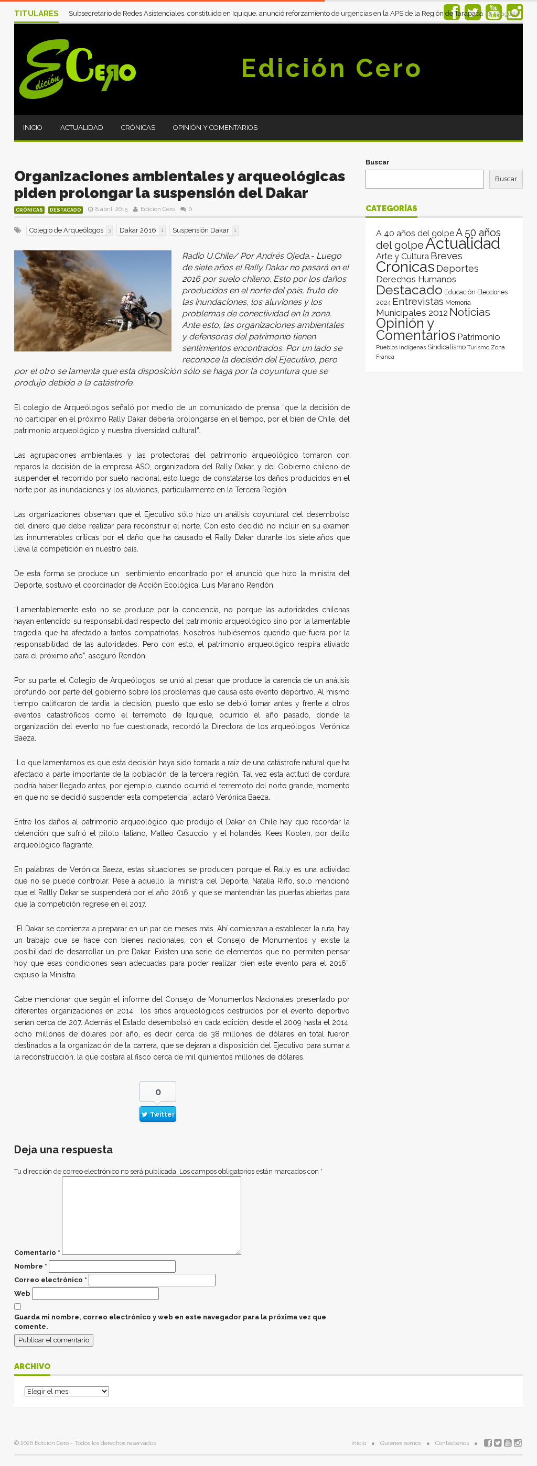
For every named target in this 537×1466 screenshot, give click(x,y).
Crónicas (138, 127)
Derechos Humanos (416, 279)
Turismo (478, 347)
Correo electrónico (50, 1280)
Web (22, 1293)
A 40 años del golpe (415, 233)
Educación (460, 292)
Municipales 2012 (412, 312)
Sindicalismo (446, 347)
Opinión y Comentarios (215, 127)
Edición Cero (332, 68)
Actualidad (81, 127)
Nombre (30, 1266)
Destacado (65, 210)
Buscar (378, 162)
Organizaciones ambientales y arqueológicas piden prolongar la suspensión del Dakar (179, 185)
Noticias (469, 311)
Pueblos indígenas (401, 347)
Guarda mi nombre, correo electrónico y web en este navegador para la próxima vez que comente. (170, 1321)
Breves (447, 255)
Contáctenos (452, 1443)
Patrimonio (478, 337)
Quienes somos (400, 1443)
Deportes (457, 268)
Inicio (32, 127)
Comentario (37, 1252)
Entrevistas (418, 301)
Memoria (458, 302)
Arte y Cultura (402, 256)
